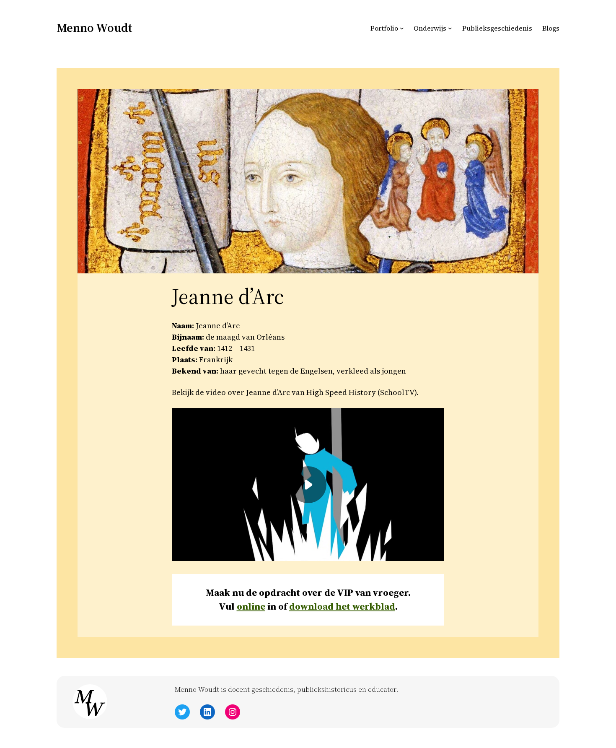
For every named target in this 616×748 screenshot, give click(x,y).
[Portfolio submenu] (402, 28)
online (251, 606)
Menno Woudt (94, 27)
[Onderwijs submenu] (450, 28)
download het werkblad (342, 606)
